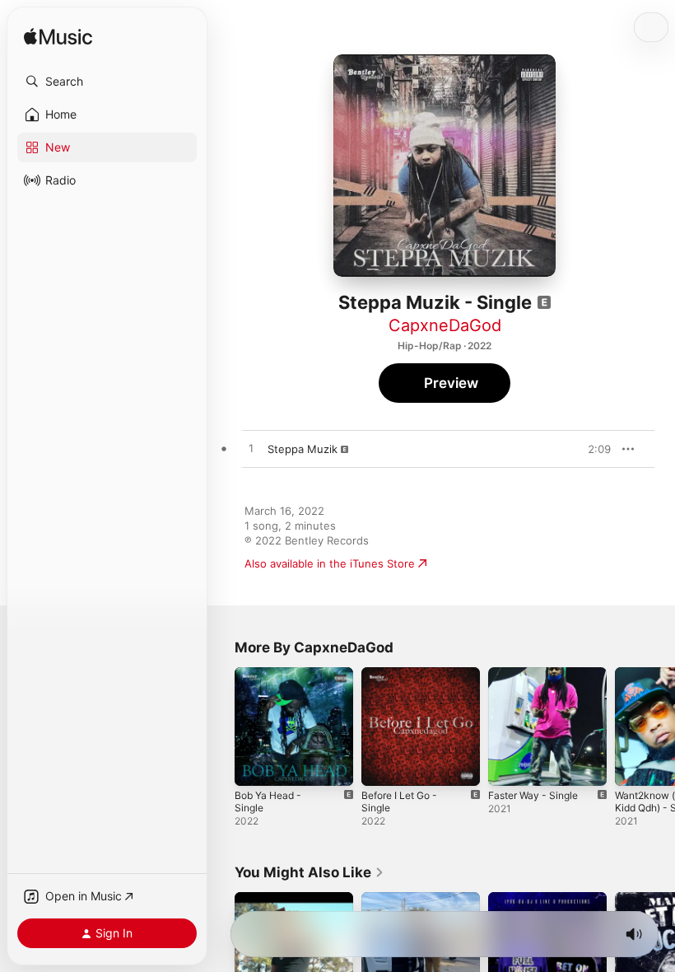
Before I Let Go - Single (399, 801)
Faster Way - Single (533, 795)
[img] (58, 37)
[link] (309, 872)
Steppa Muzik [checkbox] (303, 449)
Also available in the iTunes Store (329, 563)
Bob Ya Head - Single (268, 801)
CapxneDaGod (445, 325)
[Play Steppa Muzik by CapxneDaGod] (251, 449)
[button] (107, 82)
